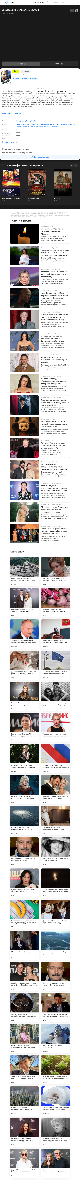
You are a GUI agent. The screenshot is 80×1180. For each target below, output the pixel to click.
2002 (14, 74)
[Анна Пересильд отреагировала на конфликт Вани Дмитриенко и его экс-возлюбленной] (24, 976)
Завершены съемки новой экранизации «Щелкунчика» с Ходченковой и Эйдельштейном (55, 402)
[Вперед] (76, 165)
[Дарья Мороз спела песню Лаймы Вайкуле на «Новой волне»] (24, 1163)
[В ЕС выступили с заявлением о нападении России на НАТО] (55, 665)
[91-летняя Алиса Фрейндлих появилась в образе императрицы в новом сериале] (24, 945)
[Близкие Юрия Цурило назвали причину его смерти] (24, 852)
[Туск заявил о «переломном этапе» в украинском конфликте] (24, 634)
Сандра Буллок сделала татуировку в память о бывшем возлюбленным (52, 338)
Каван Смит (42, 126)
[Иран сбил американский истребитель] (55, 1038)
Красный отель (33, 198)
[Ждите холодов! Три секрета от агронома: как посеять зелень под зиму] (55, 1069)
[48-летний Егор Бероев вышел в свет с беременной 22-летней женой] (55, 1163)
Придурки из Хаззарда (11, 198)
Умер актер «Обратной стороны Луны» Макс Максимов (52, 231)
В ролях (4, 124)
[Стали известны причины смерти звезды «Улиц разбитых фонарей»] (55, 883)
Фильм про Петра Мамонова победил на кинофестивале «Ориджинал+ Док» (54, 531)
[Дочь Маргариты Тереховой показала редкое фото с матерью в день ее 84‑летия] (55, 571)
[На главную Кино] (11, 2)
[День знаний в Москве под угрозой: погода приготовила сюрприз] (24, 758)
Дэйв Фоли (34, 126)
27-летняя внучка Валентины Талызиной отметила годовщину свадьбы (54, 509)
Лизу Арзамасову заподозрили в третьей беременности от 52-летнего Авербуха (55, 467)
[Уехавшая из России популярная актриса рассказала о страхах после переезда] (55, 727)
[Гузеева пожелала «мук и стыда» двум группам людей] (24, 883)
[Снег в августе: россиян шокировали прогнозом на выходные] (24, 1101)
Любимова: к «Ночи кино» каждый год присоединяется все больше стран (54, 424)
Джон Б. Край (54, 124)
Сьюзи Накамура (66, 124)
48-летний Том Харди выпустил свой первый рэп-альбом (54, 359)
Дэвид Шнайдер (31, 121)
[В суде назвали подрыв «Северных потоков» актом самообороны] (24, 820)
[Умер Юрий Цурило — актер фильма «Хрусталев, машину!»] (55, 976)
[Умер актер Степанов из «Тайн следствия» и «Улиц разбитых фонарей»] (24, 1069)
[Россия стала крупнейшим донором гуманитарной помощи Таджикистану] (55, 758)
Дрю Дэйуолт (20, 121)
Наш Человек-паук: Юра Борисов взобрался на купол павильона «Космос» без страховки (54, 295)
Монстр (57, 198)
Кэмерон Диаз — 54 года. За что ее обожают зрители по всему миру (54, 274)
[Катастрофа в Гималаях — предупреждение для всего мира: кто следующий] (24, 571)
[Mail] (6, 2)
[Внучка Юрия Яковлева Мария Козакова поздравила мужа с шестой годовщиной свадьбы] (24, 727)
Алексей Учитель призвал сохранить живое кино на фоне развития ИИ (53, 445)
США (17, 130)
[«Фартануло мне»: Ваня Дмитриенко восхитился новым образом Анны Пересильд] (24, 1038)
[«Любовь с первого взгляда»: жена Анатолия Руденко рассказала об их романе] (24, 602)
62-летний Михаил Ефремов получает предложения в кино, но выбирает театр (54, 317)
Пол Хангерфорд (53, 126)
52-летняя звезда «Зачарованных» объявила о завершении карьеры (54, 381)
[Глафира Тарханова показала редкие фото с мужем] (24, 696)
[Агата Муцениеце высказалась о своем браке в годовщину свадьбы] (55, 789)
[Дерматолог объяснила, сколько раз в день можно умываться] (24, 665)
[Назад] (71, 165)
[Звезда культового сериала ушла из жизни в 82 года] (55, 852)
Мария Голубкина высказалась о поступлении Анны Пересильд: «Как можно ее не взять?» (55, 488)
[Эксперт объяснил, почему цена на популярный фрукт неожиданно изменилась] (24, 914)
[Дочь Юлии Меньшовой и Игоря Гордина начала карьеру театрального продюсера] (55, 914)
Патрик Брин (44, 124)
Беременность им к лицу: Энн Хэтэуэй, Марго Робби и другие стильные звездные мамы (55, 253)
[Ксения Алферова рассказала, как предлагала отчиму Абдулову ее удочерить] (55, 696)
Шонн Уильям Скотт (23, 124)
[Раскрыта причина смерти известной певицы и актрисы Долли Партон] (24, 789)
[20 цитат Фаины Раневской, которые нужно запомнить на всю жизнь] (55, 1132)
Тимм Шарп (35, 124)
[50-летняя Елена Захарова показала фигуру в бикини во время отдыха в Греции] (24, 1132)
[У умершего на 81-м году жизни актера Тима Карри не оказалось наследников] (55, 1007)
